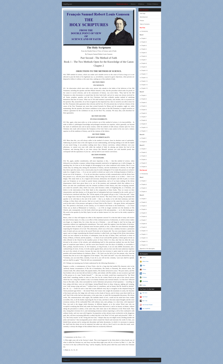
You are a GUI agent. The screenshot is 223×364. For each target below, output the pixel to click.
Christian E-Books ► (152, 4)
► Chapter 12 (143, 77)
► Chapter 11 (143, 74)
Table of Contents (144, 24)
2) (64, 340)
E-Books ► (141, 4)
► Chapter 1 (143, 38)
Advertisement (144, 17)
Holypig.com (66, 360)
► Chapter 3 (143, 45)
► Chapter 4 (143, 49)
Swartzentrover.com (154, 360)
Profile (144, 285)
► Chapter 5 (143, 52)
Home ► (133, 4)
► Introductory (144, 31)
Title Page (142, 13)
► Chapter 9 (143, 67)
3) (64, 350)
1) (64, 337)
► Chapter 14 (143, 84)
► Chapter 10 (143, 70)
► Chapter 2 (143, 42)
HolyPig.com (67, 4)
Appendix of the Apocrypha (147, 248)
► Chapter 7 (143, 60)
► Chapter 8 (143, 63)
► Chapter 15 (143, 88)
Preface (142, 20)
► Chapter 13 (143, 81)
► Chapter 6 (143, 56)
